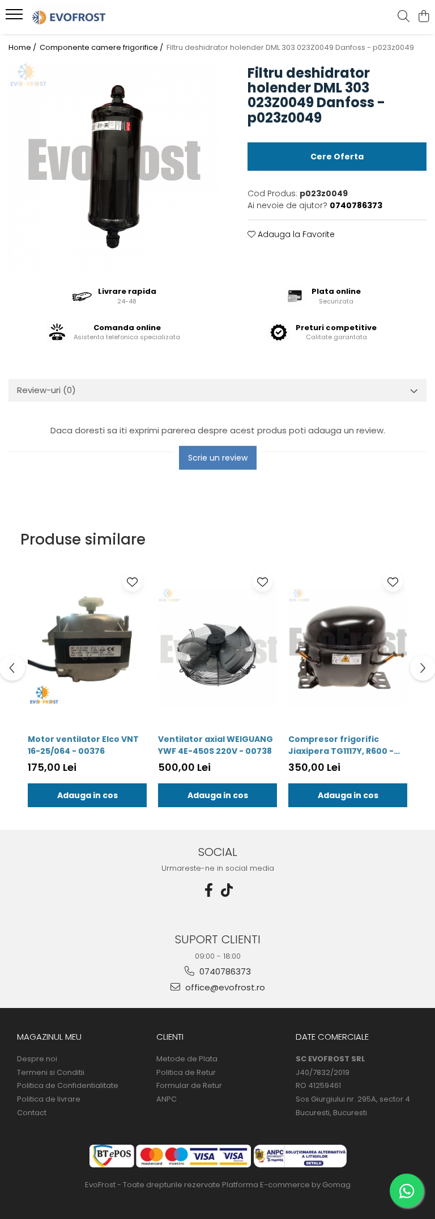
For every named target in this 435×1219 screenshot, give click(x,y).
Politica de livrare (48, 1099)
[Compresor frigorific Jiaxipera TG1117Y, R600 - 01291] (347, 647)
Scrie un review (218, 457)
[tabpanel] (113, 167)
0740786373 (224, 971)
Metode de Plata (187, 1059)
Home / (23, 48)
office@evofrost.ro (224, 987)
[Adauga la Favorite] (132, 582)
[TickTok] (226, 890)
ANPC (166, 1099)
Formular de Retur (189, 1086)
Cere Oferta (337, 156)
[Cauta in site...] (404, 17)
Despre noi (37, 1059)
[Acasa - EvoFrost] (76, 17)
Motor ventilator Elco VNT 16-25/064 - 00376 (83, 745)
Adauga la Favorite (295, 234)
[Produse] (15, 17)
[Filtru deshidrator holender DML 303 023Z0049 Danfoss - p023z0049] (113, 167)
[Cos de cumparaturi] (423, 17)
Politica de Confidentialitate (67, 1086)
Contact (31, 1113)
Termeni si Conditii (50, 1073)
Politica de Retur (186, 1073)
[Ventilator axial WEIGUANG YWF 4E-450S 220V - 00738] (217, 647)
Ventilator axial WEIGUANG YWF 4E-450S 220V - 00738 (215, 745)
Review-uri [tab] (46, 390)
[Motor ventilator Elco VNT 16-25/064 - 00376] (87, 647)
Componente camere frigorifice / (102, 48)
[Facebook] (208, 890)
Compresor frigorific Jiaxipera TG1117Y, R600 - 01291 (341, 745)
